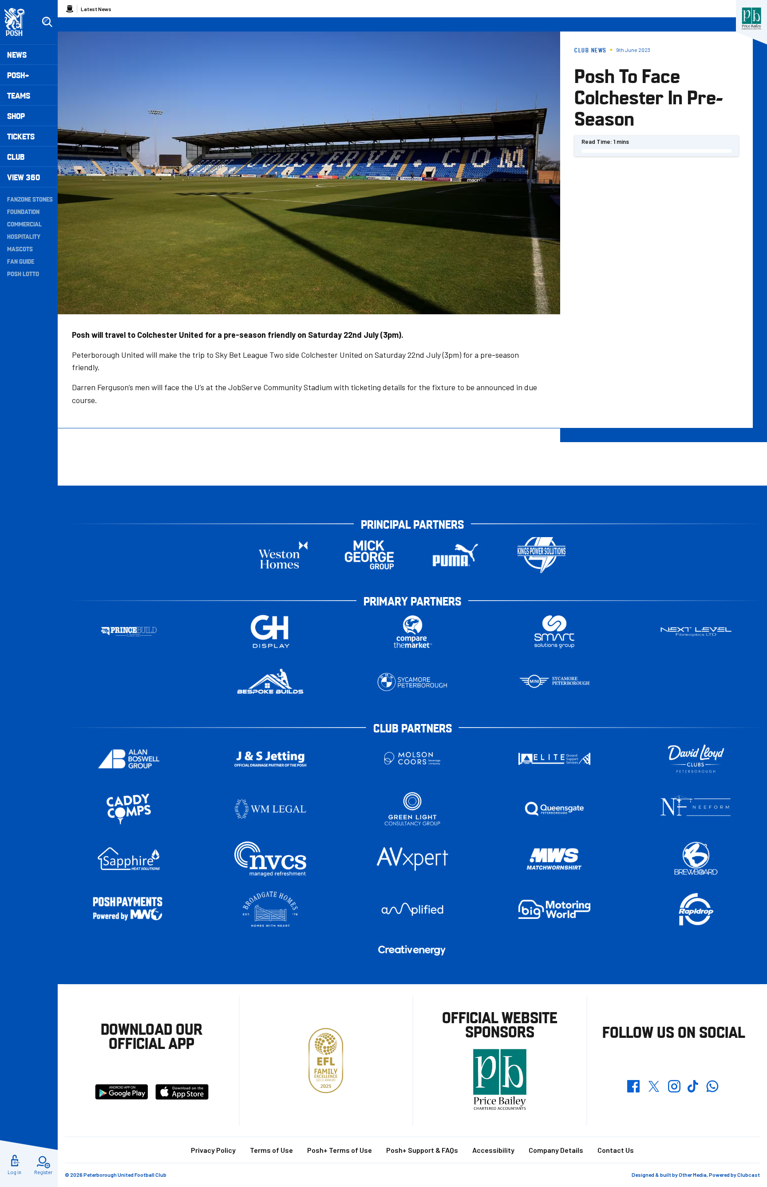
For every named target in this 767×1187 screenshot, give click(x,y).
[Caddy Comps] (129, 809)
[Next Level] (696, 632)
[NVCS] (270, 859)
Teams (18, 95)
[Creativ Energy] (412, 951)
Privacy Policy (213, 1150)
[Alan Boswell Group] (129, 759)
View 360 (23, 176)
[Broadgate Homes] (270, 909)
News (17, 54)
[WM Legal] (270, 809)
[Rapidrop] (696, 909)
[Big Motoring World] (554, 909)
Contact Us (615, 1150)
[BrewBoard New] (696, 859)
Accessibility (493, 1150)
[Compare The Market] (412, 632)
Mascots (20, 248)
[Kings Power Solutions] (541, 555)
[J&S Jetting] (270, 759)
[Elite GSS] (554, 759)
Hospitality (23, 236)
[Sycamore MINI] (554, 682)
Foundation (23, 211)
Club (15, 156)
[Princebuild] (129, 632)
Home (70, 9)
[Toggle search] (47, 22)
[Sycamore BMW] (412, 682)
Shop (16, 115)
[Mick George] (369, 555)
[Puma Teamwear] (455, 555)
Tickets (21, 136)
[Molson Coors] (412, 759)
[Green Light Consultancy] (412, 809)
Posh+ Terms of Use (339, 1150)
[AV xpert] (412, 859)
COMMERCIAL (24, 223)
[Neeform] (696, 809)
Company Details (556, 1150)
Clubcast (748, 1174)
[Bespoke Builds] (270, 682)
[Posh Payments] (129, 909)
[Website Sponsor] (751, 18)
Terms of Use (271, 1150)
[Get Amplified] (412, 909)
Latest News (96, 9)
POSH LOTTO (23, 273)
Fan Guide (20, 261)
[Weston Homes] (283, 555)
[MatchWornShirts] (554, 859)
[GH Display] (270, 632)
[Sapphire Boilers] (129, 859)
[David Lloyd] (696, 759)
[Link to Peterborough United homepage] (18, 22)
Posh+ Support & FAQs (422, 1150)
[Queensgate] (554, 809)
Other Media (693, 1174)
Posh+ (18, 74)
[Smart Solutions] (554, 632)
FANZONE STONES (30, 198)
